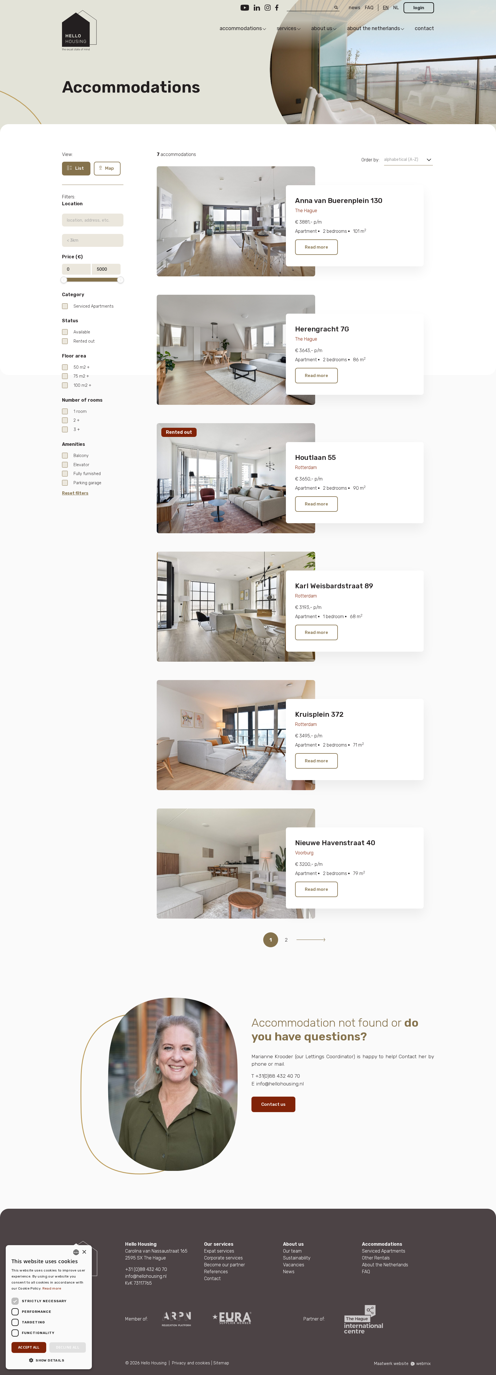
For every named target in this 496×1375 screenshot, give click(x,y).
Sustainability (297, 1258)
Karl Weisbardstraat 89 (334, 586)
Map (109, 168)
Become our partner (224, 1264)
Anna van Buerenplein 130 (338, 201)
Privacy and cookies (191, 1363)
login (418, 7)
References (216, 1271)
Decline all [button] (67, 1347)
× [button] (84, 1252)
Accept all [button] (29, 1347)
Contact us (273, 1104)
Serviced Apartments (93, 306)
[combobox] (76, 1252)
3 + (76, 429)
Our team (292, 1251)
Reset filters (75, 493)
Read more (316, 247)
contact (424, 28)
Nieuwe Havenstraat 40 (335, 843)
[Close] (487, 1325)
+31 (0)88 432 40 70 (146, 1269)
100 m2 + (82, 385)
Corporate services (223, 1258)
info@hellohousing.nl (145, 1276)
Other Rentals (376, 1258)
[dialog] (49, 1307)
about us (321, 28)
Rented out (84, 341)
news (354, 7)
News (288, 1271)
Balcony (81, 455)
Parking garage (87, 483)
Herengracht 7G (322, 329)
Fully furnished (87, 473)
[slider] (63, 279)
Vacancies (293, 1264)
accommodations (241, 28)
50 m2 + (81, 367)
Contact (212, 1278)
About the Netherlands (385, 1264)
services (286, 28)
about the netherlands (373, 28)
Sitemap (221, 1363)
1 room (80, 411)
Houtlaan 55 (315, 458)
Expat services (219, 1251)
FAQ (369, 7)
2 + (76, 420)
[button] (48, 1360)
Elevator (81, 464)
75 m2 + (81, 376)
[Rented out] (236, 477)
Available (81, 332)
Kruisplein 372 (319, 714)
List (79, 168)
